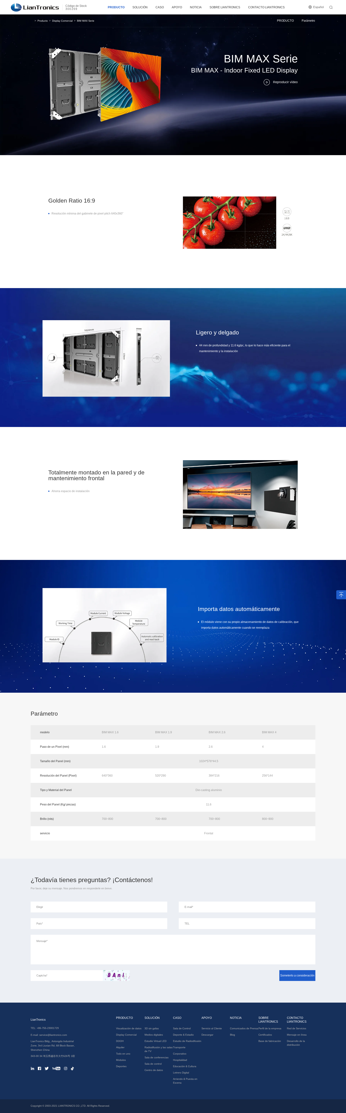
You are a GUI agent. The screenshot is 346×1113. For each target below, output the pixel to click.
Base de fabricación (269, 1041)
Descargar (207, 1034)
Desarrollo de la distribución (296, 1043)
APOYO (177, 7)
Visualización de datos (128, 1028)
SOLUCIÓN (140, 7)
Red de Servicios (296, 1028)
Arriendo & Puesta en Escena (185, 1080)
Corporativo (179, 1053)
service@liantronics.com (53, 1034)
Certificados (265, 1034)
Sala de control (153, 1063)
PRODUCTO (116, 7)
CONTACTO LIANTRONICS (266, 7)
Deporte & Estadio (183, 1034)
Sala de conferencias (156, 1057)
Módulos (121, 1060)
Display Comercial (62, 20)
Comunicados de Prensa (244, 1028)
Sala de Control (182, 1028)
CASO (160, 7)
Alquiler (120, 1047)
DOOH (120, 1041)
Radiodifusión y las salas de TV (159, 1049)
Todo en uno (123, 1053)
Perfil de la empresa (269, 1028)
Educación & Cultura (184, 1066)
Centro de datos (154, 1070)
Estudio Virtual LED (156, 1041)
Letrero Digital (181, 1072)
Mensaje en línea (297, 1034)
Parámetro (308, 20)
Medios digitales (154, 1034)
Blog (232, 1034)
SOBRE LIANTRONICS (225, 7)
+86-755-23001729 (48, 1028)
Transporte (179, 1047)
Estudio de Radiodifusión (187, 1041)
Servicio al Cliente (211, 1028)
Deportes (121, 1066)
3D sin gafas (152, 1028)
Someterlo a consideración (297, 975)
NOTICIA (196, 7)
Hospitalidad (180, 1060)
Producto (42, 20)
